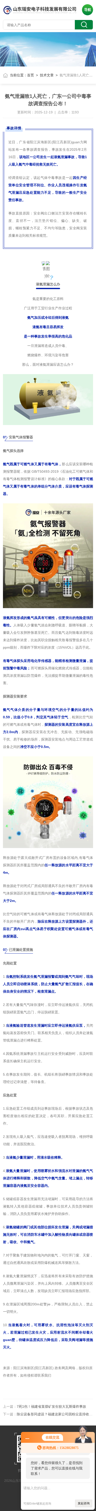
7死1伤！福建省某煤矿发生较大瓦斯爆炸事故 (51, 1406)
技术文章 (47, 75)
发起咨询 (84, 1503)
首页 (30, 75)
